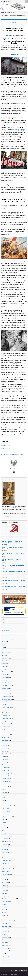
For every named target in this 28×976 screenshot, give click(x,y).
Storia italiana (21, 31)
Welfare (4, 961)
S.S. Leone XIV (5, 907)
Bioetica (4, 660)
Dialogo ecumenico (6, 718)
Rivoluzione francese (6, 901)
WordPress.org (5, 630)
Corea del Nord (5, 688)
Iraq (3, 797)
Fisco (3, 764)
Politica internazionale (7, 868)
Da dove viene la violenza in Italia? (11, 576)
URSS (3, 953)
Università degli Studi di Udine (12, 124)
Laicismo (4, 822)
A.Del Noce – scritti (6, 639)
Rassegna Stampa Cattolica (8, 12)
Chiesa (3, 674)
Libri (3, 825)
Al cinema (4, 649)
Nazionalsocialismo (6, 846)
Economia (4, 737)
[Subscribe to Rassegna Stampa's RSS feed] (1, 1)
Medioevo (4, 835)
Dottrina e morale (6, 723)
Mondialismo (5, 838)
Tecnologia (4, 942)
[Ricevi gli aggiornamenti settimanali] (8, 1)
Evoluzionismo (5, 753)
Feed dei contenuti (6, 625)
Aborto (3, 641)
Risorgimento (5, 896)
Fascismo (4, 759)
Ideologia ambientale (6, 775)
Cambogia (4, 669)
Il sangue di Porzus (5, 448)
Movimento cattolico (6, 841)
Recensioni (4, 887)
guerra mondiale (10, 454)
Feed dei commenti (6, 627)
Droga (3, 729)
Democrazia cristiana (6, 710)
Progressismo (5, 877)
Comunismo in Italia (6, 685)
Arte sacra (4, 655)
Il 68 (3, 784)
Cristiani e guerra (6, 693)
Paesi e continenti (6, 860)
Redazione (9, 31)
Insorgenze (4, 794)
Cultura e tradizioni (6, 707)
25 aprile (5, 454)
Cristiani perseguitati (7, 699)
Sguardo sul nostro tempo (8, 920)
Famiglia (4, 756)
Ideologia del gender (6, 778)
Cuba (3, 704)
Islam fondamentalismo (7, 805)
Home (2, 15)
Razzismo (4, 885)
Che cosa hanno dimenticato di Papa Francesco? (13, 25)
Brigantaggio (5, 663)
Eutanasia (4, 751)
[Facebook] (6, 1)
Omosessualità (5, 855)
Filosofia (4, 762)
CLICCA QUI (5, 516)
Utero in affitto (5, 956)
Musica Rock (5, 844)
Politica (3, 866)
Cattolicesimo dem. (6, 671)
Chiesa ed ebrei (5, 677)
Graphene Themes (13, 974)
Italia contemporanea (7, 816)
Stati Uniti (4, 931)
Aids (3, 647)
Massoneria (4, 833)
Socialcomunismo (6, 926)
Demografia (4, 712)
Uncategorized (5, 950)
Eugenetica (4, 745)
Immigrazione (5, 786)
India (3, 789)
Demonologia (5, 715)
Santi (3, 909)
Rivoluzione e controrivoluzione (9, 898)
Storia (18, 31)
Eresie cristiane (5, 740)
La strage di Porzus (5, 445)
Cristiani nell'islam (6, 696)
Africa (3, 644)
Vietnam (4, 959)
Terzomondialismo (6, 945)
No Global (4, 849)
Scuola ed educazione (7, 918)
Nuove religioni (5, 852)
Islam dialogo (5, 803)
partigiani (17, 454)
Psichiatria (4, 879)
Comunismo (4, 682)
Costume (4, 691)
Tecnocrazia (5, 939)
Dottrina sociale (5, 726)
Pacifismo (4, 857)
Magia (3, 830)
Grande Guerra (5, 770)
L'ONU (3, 819)
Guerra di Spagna (6, 773)
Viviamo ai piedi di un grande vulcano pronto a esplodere (15, 21)
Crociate (4, 701)
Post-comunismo (6, 874)
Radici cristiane (5, 882)
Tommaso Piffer (14, 54)
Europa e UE (5, 748)
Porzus (21, 454)
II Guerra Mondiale (6, 781)
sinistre (4, 923)
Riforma (4, 893)
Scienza (4, 915)
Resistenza (14, 31)
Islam (3, 800)
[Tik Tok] (4, 1)
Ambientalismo (5, 652)
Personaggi (4, 863)
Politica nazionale (6, 871)
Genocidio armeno (6, 767)
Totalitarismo (5, 948)
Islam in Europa (5, 808)
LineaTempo (8, 35)
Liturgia (4, 827)
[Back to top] (25, 973)
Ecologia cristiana (6, 734)
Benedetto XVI (5, 658)
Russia (3, 904)
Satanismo (4, 912)
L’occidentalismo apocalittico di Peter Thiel (13, 571)
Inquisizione (5, 792)
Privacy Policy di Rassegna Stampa (19, 970)
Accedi (3, 622)
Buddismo (4, 666)
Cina (3, 680)
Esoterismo (4, 742)
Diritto (3, 721)
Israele (3, 814)
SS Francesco (5, 928)
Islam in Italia (5, 811)
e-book (3, 732)
